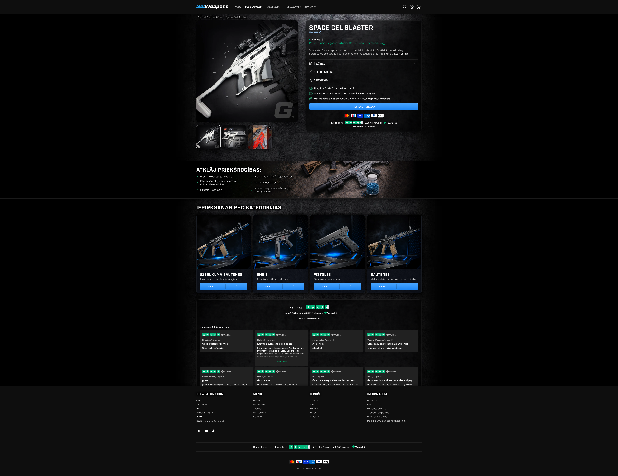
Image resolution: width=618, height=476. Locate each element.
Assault (314, 400)
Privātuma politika (377, 416)
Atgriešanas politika (378, 412)
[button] (254, 6)
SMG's (262, 274)
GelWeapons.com (313, 468)
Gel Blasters (260, 404)
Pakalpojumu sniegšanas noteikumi (386, 420)
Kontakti (258, 416)
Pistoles (322, 274)
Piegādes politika (376, 408)
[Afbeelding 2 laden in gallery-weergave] (234, 137)
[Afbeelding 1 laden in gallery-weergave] (208, 137)
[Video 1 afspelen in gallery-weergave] (260, 137)
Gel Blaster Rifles (212, 17)
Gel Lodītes (259, 412)
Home (256, 400)
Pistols (314, 408)
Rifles (313, 412)
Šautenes (380, 274)
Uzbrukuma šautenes (221, 274)
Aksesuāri (258, 408)
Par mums (372, 400)
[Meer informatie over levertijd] (383, 43)
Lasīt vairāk (401, 54)
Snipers (314, 416)
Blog (369, 404)
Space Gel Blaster (236, 17)
